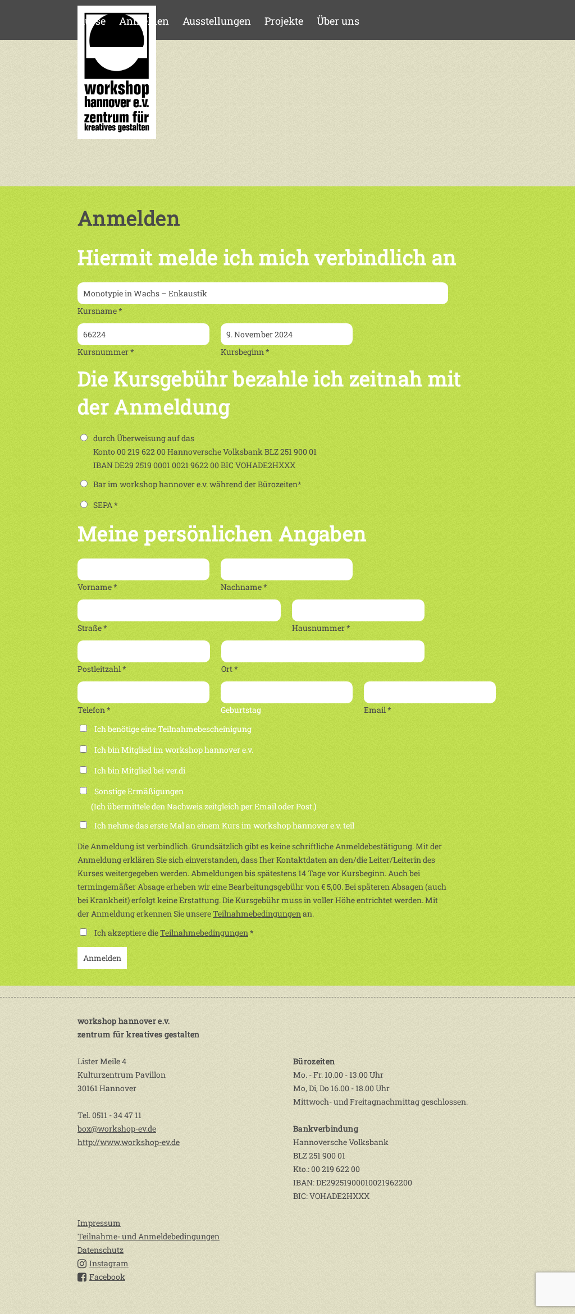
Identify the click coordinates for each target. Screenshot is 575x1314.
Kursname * (99, 310)
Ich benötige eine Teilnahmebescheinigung (173, 729)
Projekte (283, 21)
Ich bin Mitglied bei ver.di (139, 770)
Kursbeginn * (245, 351)
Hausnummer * (321, 627)
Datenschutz (100, 1249)
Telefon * (94, 709)
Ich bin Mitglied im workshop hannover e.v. (173, 749)
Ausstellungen (216, 21)
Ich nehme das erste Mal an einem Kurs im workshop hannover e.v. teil (224, 825)
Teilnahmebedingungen (257, 913)
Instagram (109, 1263)
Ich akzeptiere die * (174, 932)
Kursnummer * (105, 351)
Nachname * (244, 587)
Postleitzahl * (101, 668)
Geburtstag (241, 709)
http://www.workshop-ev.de (128, 1142)
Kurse (91, 21)
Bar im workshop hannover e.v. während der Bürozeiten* (197, 484)
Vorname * (97, 587)
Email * (377, 709)
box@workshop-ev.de (116, 1128)
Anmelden (144, 21)
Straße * (92, 627)
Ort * (229, 668)
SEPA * (105, 505)
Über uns (338, 21)
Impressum (99, 1222)
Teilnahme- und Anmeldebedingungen (148, 1236)
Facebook (107, 1276)
